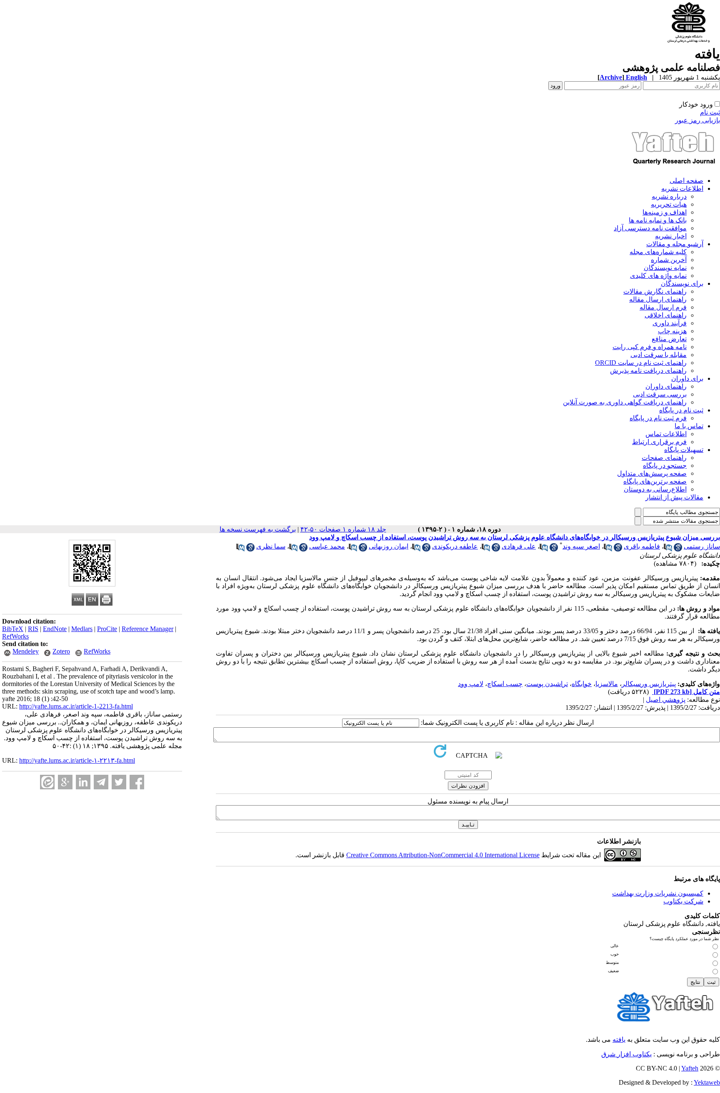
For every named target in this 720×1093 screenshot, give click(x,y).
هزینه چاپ (672, 330)
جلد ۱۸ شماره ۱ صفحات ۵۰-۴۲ (343, 529)
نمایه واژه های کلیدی (658, 275)
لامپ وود (470, 683)
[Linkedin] (83, 782)
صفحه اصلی (686, 180)
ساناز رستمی (702, 546)
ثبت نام (710, 112)
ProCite (107, 628)
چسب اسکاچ (504, 683)
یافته (618, 1039)
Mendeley (25, 651)
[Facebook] (137, 782)
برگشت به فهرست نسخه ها (258, 529)
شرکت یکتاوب (683, 901)
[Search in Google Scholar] (678, 549)
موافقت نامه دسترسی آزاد (650, 228)
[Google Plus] (65, 782)
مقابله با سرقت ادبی (658, 354)
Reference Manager (147, 628)
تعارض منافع (669, 338)
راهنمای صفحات (664, 457)
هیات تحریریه (669, 204)
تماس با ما (689, 425)
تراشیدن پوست (547, 683)
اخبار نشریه (671, 236)
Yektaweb (707, 1082)
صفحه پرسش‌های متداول (652, 473)
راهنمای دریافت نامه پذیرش (648, 370)
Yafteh (689, 1068)
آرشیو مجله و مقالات (674, 243)
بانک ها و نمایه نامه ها (658, 220)
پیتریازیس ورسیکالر (649, 683)
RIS (33, 628)
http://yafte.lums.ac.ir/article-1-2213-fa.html (76, 706)
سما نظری (270, 546)
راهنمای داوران (666, 386)
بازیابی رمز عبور (697, 120)
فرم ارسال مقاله (663, 307)
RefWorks (15, 636)
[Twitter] (119, 782)
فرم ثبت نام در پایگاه (658, 418)
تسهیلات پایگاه (683, 449)
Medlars (81, 628)
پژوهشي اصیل (665, 699)
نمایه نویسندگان (665, 267)
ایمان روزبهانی (388, 546)
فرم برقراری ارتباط (659, 441)
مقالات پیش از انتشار (674, 497)
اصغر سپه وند (581, 546)
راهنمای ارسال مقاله (658, 299)
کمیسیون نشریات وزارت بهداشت (657, 893)
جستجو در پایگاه (665, 465)
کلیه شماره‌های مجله (658, 251)
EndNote (55, 628)
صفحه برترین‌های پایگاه (655, 481)
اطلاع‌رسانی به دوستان (655, 489)
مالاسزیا (606, 683)
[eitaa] (47, 782)
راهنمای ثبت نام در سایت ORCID (641, 362)
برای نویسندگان (682, 283)
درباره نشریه (669, 196)
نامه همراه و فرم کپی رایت (649, 346)
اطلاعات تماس (666, 433)
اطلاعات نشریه (682, 188)
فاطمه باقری (642, 546)
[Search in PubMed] (668, 549)
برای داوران (687, 378)
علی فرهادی (519, 546)
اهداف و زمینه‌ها (664, 212)
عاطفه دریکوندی (455, 546)
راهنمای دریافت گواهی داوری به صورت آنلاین (625, 402)
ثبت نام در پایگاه (681, 410)
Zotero (61, 651)
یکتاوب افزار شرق (626, 1054)
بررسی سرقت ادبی (660, 394)
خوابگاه (582, 683)
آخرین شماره (669, 259)
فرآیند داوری (669, 323)
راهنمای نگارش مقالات (655, 291)
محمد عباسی (327, 546)
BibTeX (12, 628)
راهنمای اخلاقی (666, 315)
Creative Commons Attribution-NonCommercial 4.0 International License (443, 854)
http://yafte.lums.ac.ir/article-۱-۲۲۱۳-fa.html (77, 760)
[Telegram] (101, 782)
